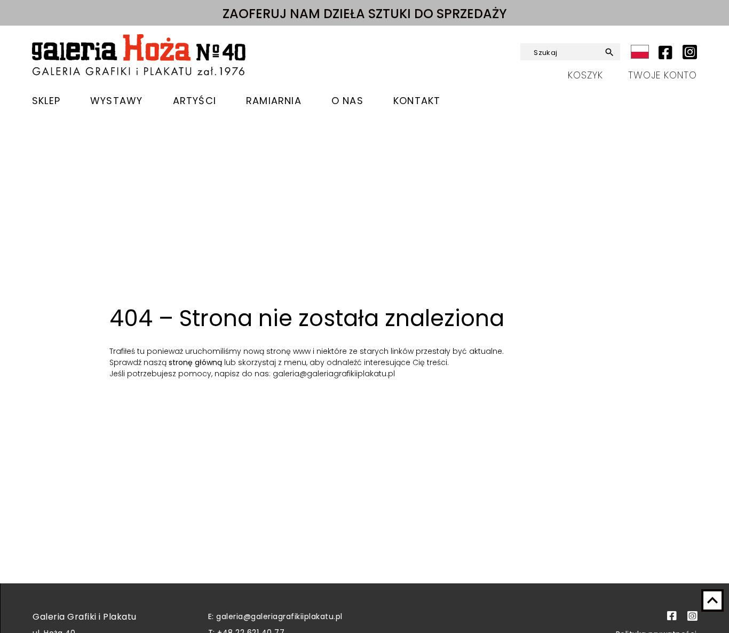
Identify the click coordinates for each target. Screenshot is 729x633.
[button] (608, 52)
